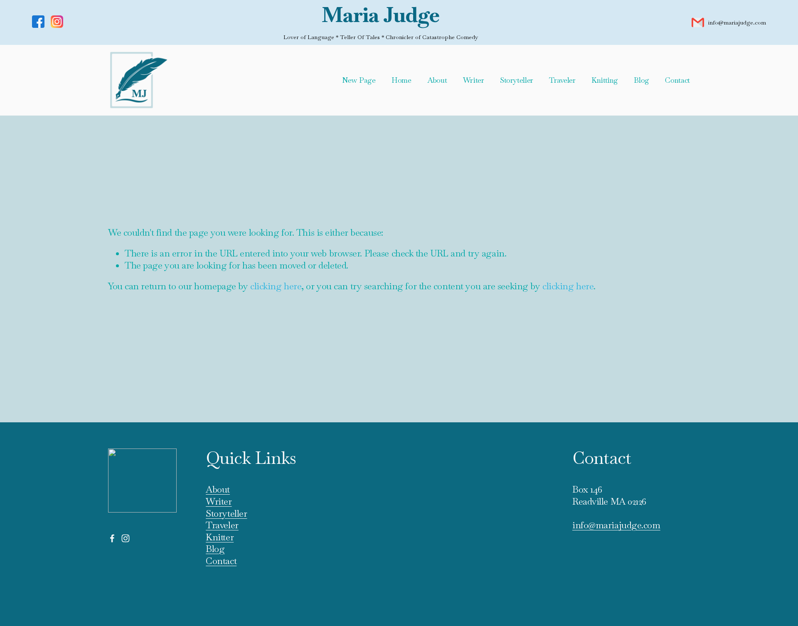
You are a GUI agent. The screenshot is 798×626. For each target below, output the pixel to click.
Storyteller (516, 80)
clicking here (275, 286)
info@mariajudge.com (737, 22)
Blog (641, 80)
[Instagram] (125, 538)
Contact (677, 80)
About (437, 80)
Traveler (562, 80)
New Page (358, 80)
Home (401, 80)
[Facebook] (112, 538)
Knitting (604, 80)
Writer (473, 80)
